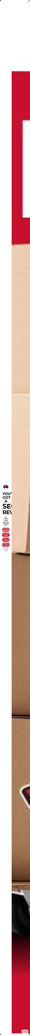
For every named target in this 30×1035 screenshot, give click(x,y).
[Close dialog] (28, 2)
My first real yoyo (6, 529)
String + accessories (5, 545)
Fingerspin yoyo (5, 539)
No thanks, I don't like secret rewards (6, 548)
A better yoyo (6, 534)
